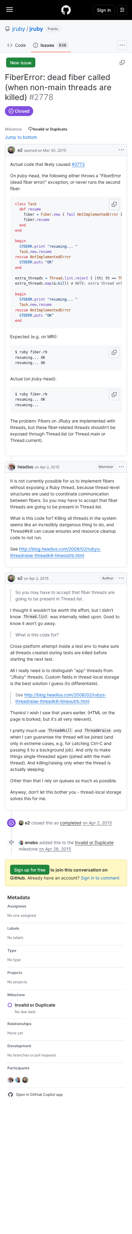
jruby (18, 29)
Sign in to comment (100, 877)
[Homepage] (66, 10)
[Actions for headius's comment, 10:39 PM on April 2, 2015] (121, 467)
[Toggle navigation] (9, 9)
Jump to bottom (21, 137)
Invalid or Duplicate (94, 842)
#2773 (78, 164)
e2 (20, 150)
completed (70, 822)
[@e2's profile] (11, 149)
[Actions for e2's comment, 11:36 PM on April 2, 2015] (121, 578)
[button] (114, 204)
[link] (24, 822)
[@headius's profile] (11, 467)
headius (25, 466)
